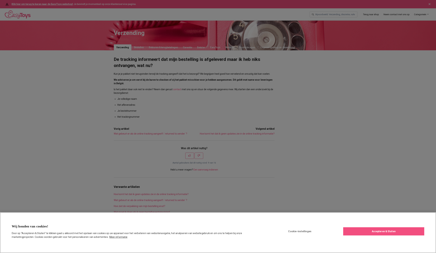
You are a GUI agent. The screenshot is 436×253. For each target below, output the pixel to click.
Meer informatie (118, 237)
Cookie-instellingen (299, 231)
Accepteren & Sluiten (384, 231)
